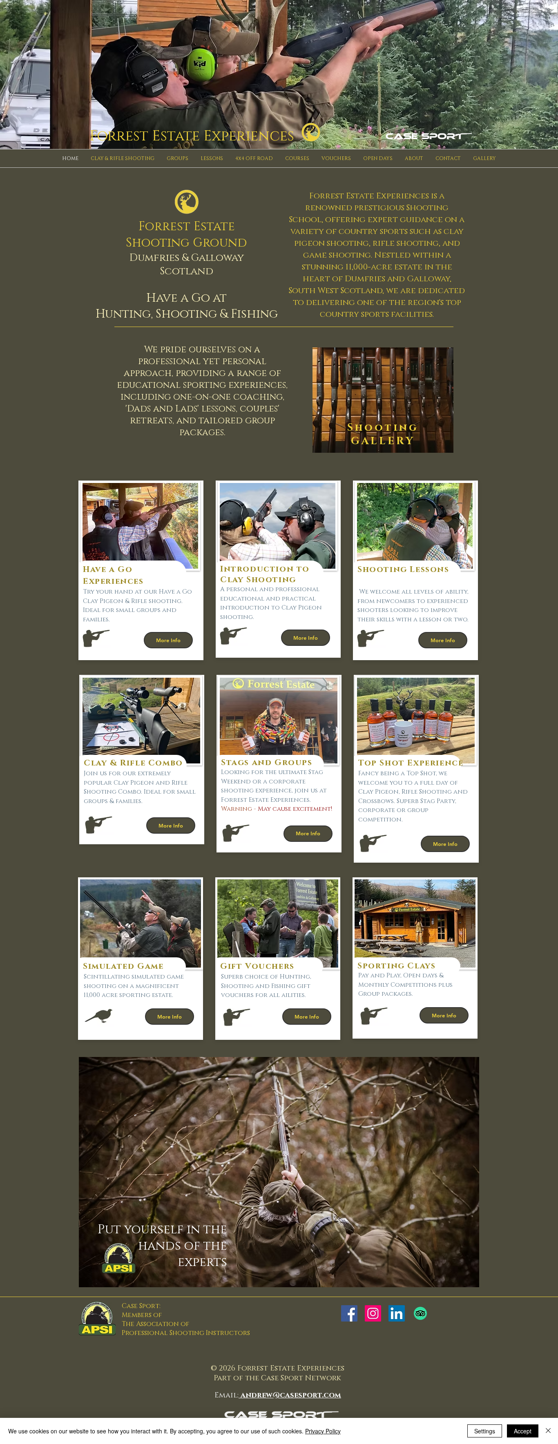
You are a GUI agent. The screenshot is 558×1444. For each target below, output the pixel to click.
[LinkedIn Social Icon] (396, 1313)
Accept (522, 1431)
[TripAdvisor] (420, 1313)
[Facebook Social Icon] (349, 1313)
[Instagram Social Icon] (373, 1313)
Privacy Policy (323, 1431)
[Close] (548, 1430)
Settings (484, 1431)
